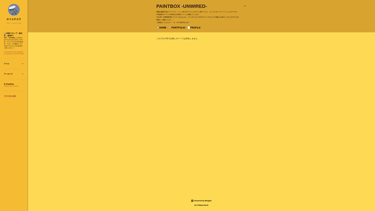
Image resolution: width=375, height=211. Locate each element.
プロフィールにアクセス (13, 23)
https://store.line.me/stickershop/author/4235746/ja (14, 53)
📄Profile (194, 27)
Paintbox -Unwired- (181, 6)
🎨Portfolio (176, 27)
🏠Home (161, 27)
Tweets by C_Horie (11, 86)
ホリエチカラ (14, 19)
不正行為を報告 (10, 96)
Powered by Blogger (203, 201)
